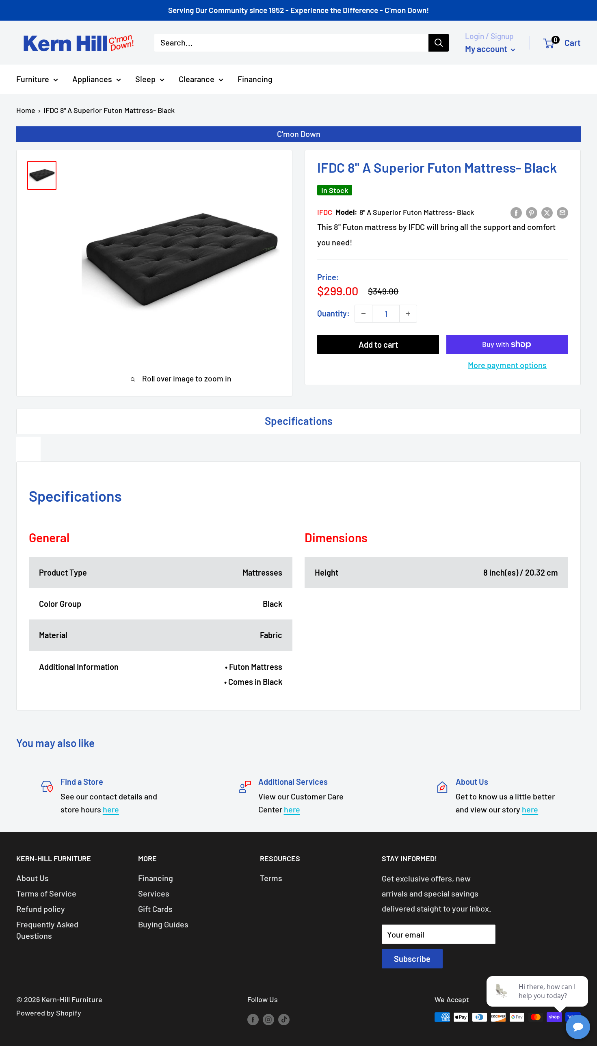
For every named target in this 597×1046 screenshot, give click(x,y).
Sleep (145, 79)
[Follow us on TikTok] (284, 1019)
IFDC (324, 212)
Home (25, 110)
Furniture (32, 79)
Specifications (299, 420)
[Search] (438, 43)
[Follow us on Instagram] (268, 1019)
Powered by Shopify (48, 1012)
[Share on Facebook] (516, 211)
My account (487, 48)
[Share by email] (562, 211)
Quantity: (333, 313)
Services (153, 893)
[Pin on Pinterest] (531, 211)
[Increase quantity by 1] (408, 313)
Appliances (92, 79)
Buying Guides (163, 924)
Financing (255, 79)
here (111, 809)
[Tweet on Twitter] (547, 211)
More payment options (507, 365)
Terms (271, 878)
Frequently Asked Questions (47, 929)
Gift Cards (155, 909)
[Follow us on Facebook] (253, 1019)
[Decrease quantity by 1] (363, 313)
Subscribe (412, 959)
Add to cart (378, 344)
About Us (32, 878)
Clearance (196, 79)
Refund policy (40, 909)
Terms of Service (46, 893)
